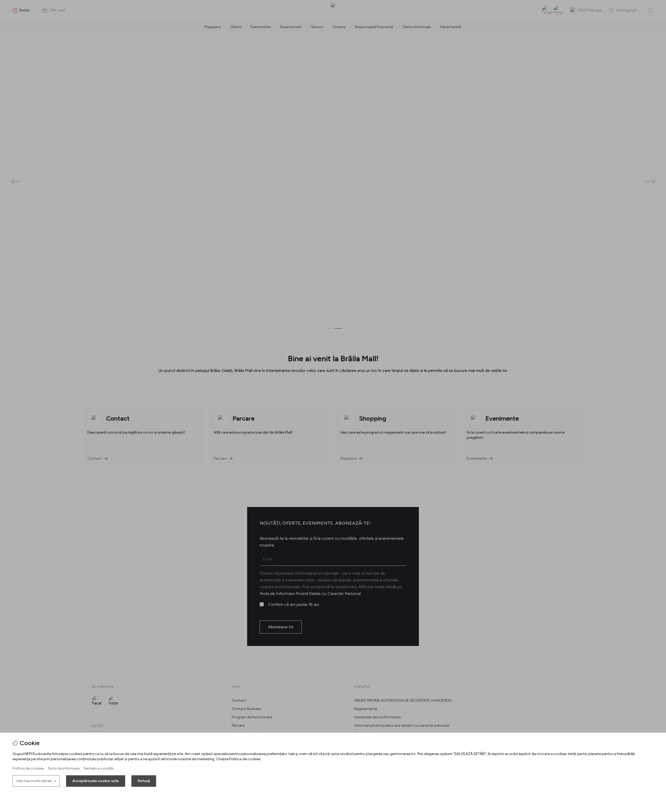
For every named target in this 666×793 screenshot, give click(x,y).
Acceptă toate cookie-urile (95, 781)
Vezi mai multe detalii (34, 781)
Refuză (144, 781)
